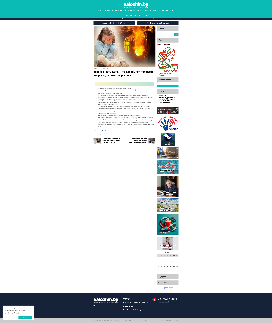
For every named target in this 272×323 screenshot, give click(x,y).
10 (164, 261)
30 (161, 269)
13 (174, 261)
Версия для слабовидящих (159, 23)
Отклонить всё (11, 317)
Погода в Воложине (162, 18)
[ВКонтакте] (146, 320)
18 (168, 264)
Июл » (169, 271)
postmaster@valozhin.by (133, 310)
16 (161, 264)
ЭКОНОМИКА (165, 10)
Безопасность (117, 18)
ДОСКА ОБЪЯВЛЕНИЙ (130, 10)
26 (170, 266)
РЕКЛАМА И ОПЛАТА (117, 10)
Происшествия (147, 18)
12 (170, 261)
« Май (166, 271)
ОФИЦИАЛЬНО (156, 10)
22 (158, 266)
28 (177, 266)
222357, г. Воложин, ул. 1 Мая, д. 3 (136, 302)
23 (161, 266)
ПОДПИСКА (107, 10)
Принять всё (25, 317)
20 (174, 264)
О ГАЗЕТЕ (100, 10)
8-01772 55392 (129, 306)
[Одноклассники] (138, 320)
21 (177, 264)
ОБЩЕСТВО (148, 10)
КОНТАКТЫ (140, 10)
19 (170, 264)
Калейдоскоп (109, 18)
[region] (18, 313)
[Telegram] (130, 320)
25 (168, 266)
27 (174, 266)
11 (168, 261)
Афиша (153, 18)
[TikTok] (134, 320)
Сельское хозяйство (126, 18)
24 (164, 266)
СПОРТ (172, 10)
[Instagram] (126, 320)
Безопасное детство (99, 134)
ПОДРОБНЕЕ (19, 313)
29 (158, 269)
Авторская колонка (137, 18)
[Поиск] (176, 34)
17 (164, 264)
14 (177, 261)
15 (158, 264)
